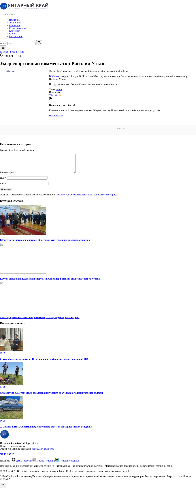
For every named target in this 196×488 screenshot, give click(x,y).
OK (59, 95)
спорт (59, 89)
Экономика (15, 22)
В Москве (54, 76)
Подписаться (56, 115)
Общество (14, 25)
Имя (3, 177)
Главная (4, 51)
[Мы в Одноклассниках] (7, 454)
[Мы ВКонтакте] (1, 454)
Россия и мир (16, 36)
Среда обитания (17, 28)
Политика (14, 20)
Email (4, 183)
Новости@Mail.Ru (69, 460)
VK (51, 95)
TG (55, 95)
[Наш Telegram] (4, 454)
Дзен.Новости (23, 460)
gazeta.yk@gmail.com (43, 448)
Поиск (3, 43)
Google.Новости (45, 460)
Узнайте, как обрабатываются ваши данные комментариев (86, 194)
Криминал (14, 31)
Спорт (12, 33)
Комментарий (8, 172)
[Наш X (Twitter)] (10, 454)
